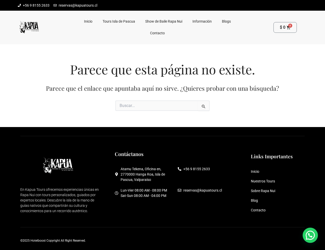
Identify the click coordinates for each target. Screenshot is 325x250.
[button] (310, 235)
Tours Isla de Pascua (119, 21)
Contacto (157, 33)
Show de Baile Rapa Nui (163, 21)
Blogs (226, 21)
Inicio (88, 21)
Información (202, 21)
